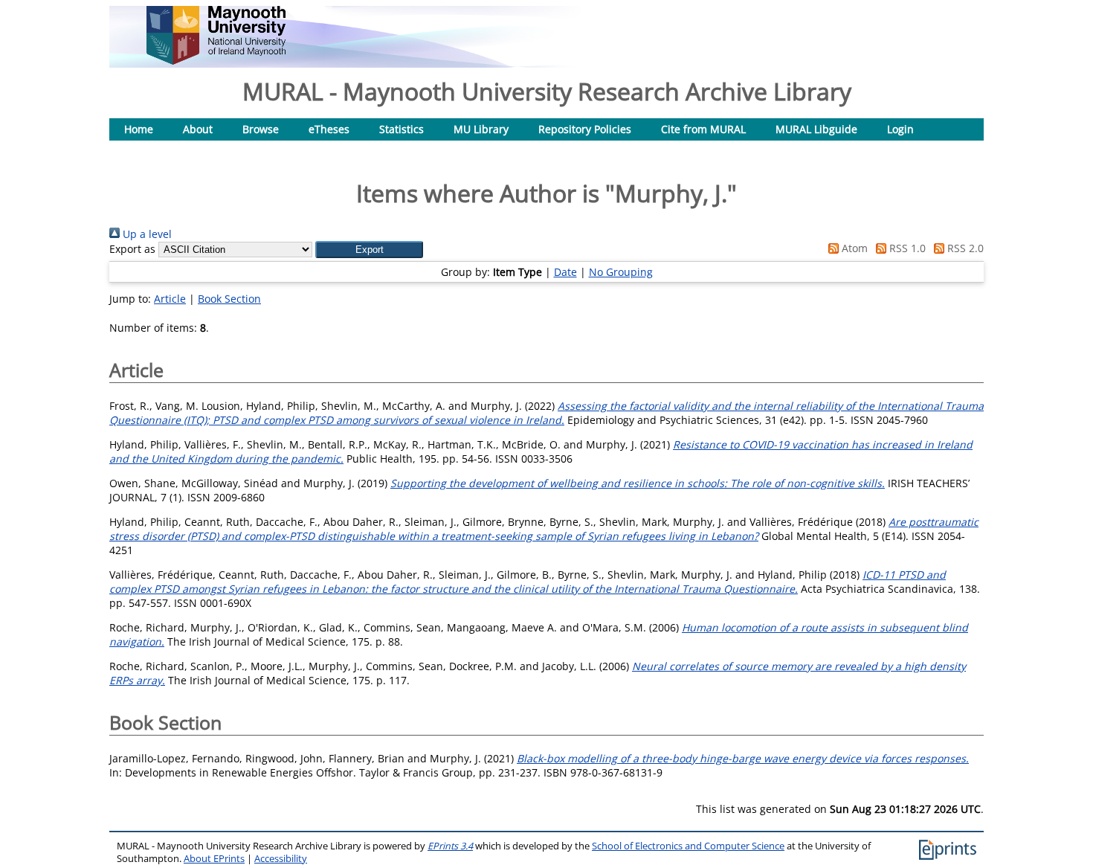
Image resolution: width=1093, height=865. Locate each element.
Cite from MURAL (703, 129)
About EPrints (214, 858)
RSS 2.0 (964, 248)
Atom (853, 248)
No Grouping (621, 272)
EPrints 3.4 (450, 846)
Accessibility (280, 858)
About (198, 129)
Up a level (146, 234)
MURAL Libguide (816, 129)
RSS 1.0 (906, 248)
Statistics (401, 129)
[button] (369, 249)
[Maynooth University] (216, 61)
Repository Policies (584, 129)
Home (138, 129)
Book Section (229, 299)
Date (565, 272)
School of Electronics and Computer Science (688, 846)
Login (900, 129)
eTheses (329, 129)
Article (170, 299)
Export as (132, 249)
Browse (260, 129)
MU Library (481, 129)
